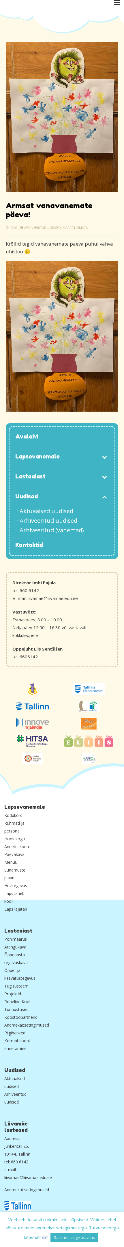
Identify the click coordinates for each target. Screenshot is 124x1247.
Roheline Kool (17, 1001)
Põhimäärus (15, 939)
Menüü (10, 862)
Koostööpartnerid (20, 1017)
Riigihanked (14, 1033)
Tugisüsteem (16, 986)
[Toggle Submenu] (104, 457)
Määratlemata (75, 227)
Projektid (12, 994)
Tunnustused (16, 1009)
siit (45, 1237)
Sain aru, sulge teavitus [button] (74, 1237)
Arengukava (15, 947)
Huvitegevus (15, 885)
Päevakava (14, 854)
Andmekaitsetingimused (26, 1025)
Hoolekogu (14, 838)
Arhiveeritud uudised (42, 227)
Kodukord (13, 815)
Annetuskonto (17, 846)
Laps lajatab (15, 909)
